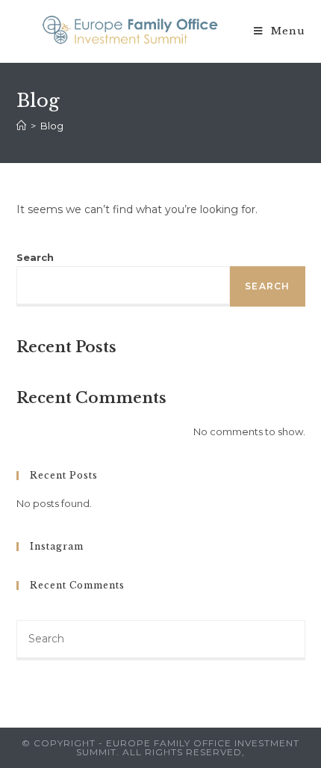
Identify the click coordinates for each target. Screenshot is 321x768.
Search (35, 257)
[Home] (21, 126)
